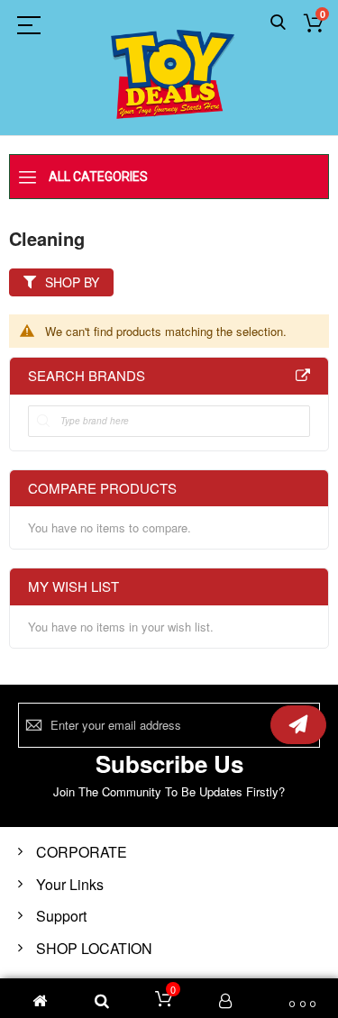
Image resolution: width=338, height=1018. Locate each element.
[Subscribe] (298, 724)
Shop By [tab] (72, 282)
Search (278, 23)
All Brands (303, 375)
